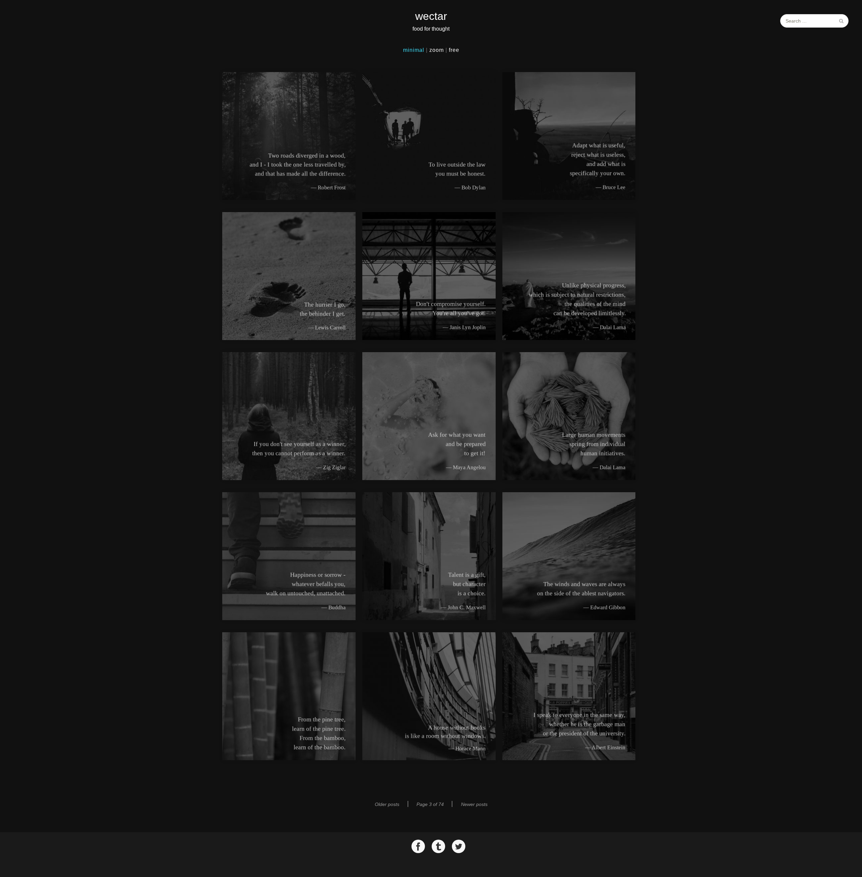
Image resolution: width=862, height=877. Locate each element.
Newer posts (474, 804)
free (454, 50)
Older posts (387, 804)
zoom (436, 50)
